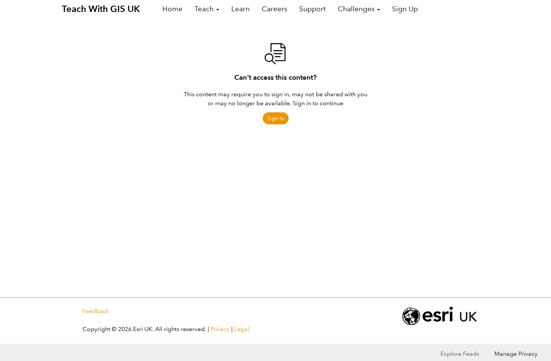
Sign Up (405, 8)
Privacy (220, 329)
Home (172, 8)
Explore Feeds (459, 353)
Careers (274, 8)
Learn (240, 8)
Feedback (95, 311)
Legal (241, 329)
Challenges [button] (357, 8)
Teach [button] (205, 8)
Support (312, 8)
